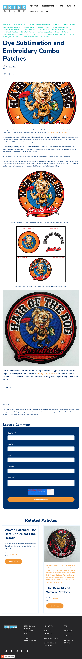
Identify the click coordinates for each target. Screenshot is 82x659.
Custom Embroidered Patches (39, 25)
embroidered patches (60, 27)
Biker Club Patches (28, 32)
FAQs (70, 29)
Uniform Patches (29, 29)
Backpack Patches (61, 32)
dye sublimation (53, 132)
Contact (34, 11)
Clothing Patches (69, 25)
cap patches (45, 37)
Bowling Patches (58, 29)
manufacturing (29, 27)
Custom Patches (49, 6)
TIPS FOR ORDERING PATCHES (54, 34)
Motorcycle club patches (11, 37)
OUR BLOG (68, 631)
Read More (13, 561)
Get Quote (45, 11)
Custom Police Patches (11, 29)
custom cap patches (31, 37)
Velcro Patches (43, 29)
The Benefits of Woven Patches (58, 590)
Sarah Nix (12, 67)
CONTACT (68, 636)
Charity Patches (8, 34)
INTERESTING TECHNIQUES (28, 34)
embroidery (66, 132)
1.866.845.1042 (30, 640)
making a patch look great (12, 27)
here (13, 376)
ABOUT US (48, 626)
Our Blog (71, 6)
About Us (34, 6)
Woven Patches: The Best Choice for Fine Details (20, 534)
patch (72, 34)
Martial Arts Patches (10, 32)
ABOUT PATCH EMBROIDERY (14, 25)
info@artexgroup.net (48, 373)
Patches (56, 25)
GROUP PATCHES (51, 638)
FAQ (61, 6)
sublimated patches (45, 32)
